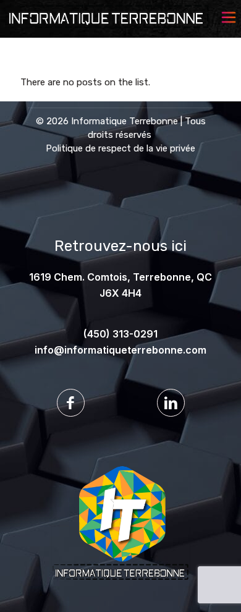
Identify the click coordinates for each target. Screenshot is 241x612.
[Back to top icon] (216, 587)
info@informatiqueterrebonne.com (120, 350)
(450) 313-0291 (120, 334)
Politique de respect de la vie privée (120, 148)
